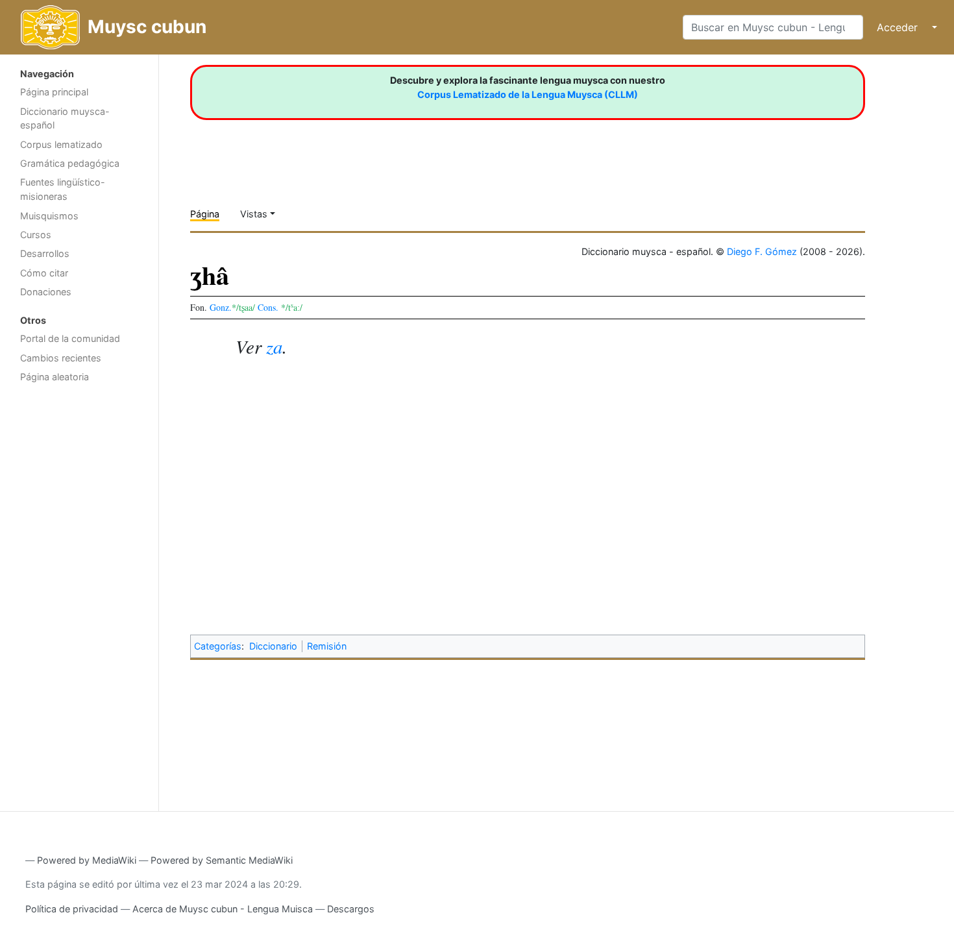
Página (204, 213)
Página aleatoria (54, 376)
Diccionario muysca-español (65, 118)
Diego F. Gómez (762, 251)
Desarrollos (44, 253)
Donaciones (45, 291)
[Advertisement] (79, 595)
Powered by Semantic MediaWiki (222, 860)
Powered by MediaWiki (86, 860)
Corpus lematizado (61, 144)
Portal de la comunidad (70, 338)
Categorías (217, 645)
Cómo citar (44, 272)
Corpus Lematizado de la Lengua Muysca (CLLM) (527, 94)
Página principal (54, 91)
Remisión (327, 645)
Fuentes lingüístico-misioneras (62, 189)
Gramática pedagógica (69, 163)
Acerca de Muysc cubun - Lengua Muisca (222, 908)
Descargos (350, 908)
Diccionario (273, 645)
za (274, 346)
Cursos (35, 234)
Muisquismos (49, 215)
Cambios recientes (60, 357)
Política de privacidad (71, 908)
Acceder (897, 27)
